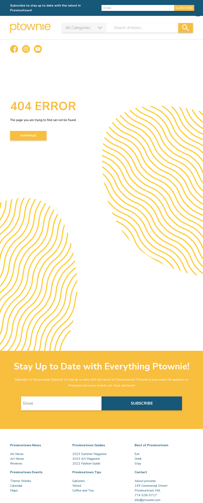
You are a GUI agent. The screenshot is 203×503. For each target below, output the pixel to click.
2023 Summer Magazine (89, 454)
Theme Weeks (20, 481)
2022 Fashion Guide (86, 463)
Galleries (78, 481)
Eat (137, 454)
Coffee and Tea (83, 490)
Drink (138, 459)
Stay (138, 463)
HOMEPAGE (28, 136)
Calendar (16, 486)
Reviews (16, 463)
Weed (76, 486)
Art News (17, 459)
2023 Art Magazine (86, 459)
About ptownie (145, 481)
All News (17, 454)
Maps (14, 490)
